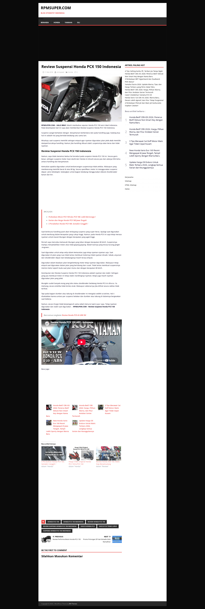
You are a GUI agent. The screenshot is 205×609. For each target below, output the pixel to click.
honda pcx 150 (53, 522)
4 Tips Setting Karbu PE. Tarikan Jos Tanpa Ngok (144, 71)
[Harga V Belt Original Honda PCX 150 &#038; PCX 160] (81, 453)
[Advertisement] (102, 43)
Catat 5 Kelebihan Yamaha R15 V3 (138, 95)
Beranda (45, 22)
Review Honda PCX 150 (96, 522)
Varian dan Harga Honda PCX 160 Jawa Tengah (68, 220)
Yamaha (68, 22)
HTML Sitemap (130, 185)
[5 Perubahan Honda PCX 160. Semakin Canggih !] (53, 453)
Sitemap (128, 181)
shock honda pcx (88, 526)
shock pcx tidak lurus (108, 526)
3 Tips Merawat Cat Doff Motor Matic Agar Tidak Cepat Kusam (146, 142)
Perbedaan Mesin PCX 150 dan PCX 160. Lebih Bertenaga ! (72, 217)
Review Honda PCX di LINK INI (74, 315)
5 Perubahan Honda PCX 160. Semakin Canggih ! (68, 223)
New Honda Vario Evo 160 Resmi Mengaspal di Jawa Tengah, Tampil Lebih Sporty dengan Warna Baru (144, 153)
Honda (57, 22)
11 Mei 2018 (49, 72)
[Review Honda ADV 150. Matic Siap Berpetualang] (108, 453)
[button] (40, 18)
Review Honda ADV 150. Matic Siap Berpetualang (108, 463)
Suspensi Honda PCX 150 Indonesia (57, 531)
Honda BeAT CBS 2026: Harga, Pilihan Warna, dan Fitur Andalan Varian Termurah (83, 410)
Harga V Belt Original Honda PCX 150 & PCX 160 (80, 463)
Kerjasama (129, 177)
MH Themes (73, 604)
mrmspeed (60, 72)
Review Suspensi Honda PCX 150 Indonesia (59, 526)
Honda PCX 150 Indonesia (73, 522)
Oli (78, 22)
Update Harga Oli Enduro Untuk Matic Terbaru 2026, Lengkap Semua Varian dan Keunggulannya (84, 426)
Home (127, 189)
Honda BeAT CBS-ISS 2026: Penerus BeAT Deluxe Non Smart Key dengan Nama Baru (58, 410)
